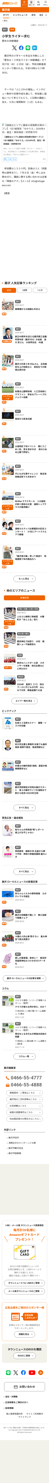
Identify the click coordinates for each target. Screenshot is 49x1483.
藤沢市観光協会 (15, 1148)
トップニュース (20, 15)
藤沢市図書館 (14, 1153)
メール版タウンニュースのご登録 (23, 1291)
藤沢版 (6, 9)
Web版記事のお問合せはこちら (24, 1119)
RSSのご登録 (24, 1355)
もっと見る (24, 579)
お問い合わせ (27, 1386)
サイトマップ (24, 1417)
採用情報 (9, 1408)
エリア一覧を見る (24, 701)
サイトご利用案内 (34, 1414)
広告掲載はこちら (18, 1106)
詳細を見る (24, 1334)
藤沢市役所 (13, 1137)
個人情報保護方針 (14, 1414)
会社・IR (31, 5)
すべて (6, 15)
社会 (41, 15)
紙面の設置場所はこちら (21, 1112)
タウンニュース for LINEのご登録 (24, 1283)
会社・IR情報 (11, 1396)
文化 (33, 15)
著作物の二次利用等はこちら (23, 1099)
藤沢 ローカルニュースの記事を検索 (24, 978)
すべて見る (24, 807)
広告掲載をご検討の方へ (16, 1402)
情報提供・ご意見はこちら (22, 1093)
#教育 (7, 193)
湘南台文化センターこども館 (22, 1143)
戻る (6, 21)
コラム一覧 (24, 1056)
